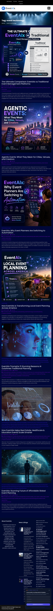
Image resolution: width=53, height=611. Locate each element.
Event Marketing (44, 360)
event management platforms (29, 87)
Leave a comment (7, 91)
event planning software (41, 87)
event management (12, 311)
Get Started (9, 1)
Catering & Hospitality (21, 358)
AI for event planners (7, 236)
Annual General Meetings (7, 79)
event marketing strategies (41, 563)
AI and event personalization (9, 372)
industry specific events (25, 438)
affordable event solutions (9, 496)
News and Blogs (44, 362)
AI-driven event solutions (40, 526)
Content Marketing (26, 484)
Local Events (4, 303)
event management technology (42, 559)
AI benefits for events (21, 372)
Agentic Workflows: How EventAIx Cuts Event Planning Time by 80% (28, 581)
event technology (25, 163)
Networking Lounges (6, 228)
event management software (19, 236)
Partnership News (23, 488)
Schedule (20, 1)
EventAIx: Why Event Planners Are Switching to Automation (23, 231)
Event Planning (5, 362)
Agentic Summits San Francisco (42, 522)
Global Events (21, 362)
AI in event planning (37, 372)
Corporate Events (6, 360)
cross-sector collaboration (40, 496)
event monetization (39, 565)
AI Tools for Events (6, 154)
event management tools (40, 561)
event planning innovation (41, 570)
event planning (21, 311)
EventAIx (9, 438)
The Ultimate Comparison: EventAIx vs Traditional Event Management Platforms (25, 82)
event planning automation (32, 236)
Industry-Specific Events (29, 362)
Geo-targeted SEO (13, 362)
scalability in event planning (23, 375)
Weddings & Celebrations (25, 363)
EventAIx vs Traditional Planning (38, 374)
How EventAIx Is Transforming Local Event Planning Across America (26, 306)
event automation (18, 87)
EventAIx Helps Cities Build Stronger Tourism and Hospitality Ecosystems (28, 556)
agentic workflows (39, 524)
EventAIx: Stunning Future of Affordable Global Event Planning (24, 491)
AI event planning (41, 533)
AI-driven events (29, 496)
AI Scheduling (5, 358)
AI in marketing (47, 538)
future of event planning (40, 581)
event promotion (39, 577)
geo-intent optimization (40, 584)
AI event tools (29, 372)
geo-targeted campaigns (40, 586)
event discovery (39, 551)
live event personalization (35, 163)
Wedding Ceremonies (14, 363)
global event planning (31, 498)
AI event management (8, 87)
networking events (35, 438)
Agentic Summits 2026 (40, 520)
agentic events (6, 163)
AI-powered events (39, 527)
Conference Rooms (31, 358)
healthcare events (15, 438)
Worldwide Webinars (36, 363)
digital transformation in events (15, 374)
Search (21, 3)
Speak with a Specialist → (38, 604)
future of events (22, 498)
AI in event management (42, 536)
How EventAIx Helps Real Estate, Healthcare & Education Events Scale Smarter (23, 431)
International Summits (34, 486)
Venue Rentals (5, 363)
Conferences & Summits (41, 358)
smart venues (45, 163)
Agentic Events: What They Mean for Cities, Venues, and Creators (26, 158)
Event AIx (13, 86)
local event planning (37, 311)
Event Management (35, 360)
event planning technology (42, 575)
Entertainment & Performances (24, 360)
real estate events (44, 438)
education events (20, 436)
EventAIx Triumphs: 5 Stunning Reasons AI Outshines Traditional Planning (21, 367)
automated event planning (41, 541)
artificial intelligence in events (9, 436)
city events (5, 311)
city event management (15, 163)
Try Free (15, 1)
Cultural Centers (34, 484)
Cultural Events (13, 360)
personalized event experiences (9, 375)
